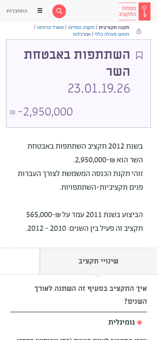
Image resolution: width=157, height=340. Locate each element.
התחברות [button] (16, 11)
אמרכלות (82, 34)
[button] (78, 323)
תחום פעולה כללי (112, 34)
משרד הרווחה (50, 27)
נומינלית (121, 322)
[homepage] (134, 11)
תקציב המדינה (81, 27)
